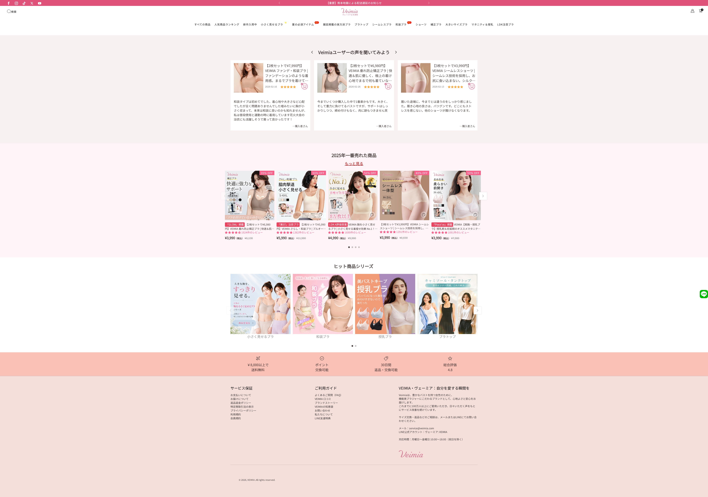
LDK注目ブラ (505, 24)
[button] (395, 52)
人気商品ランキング (226, 24)
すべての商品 (202, 24)
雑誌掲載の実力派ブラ (337, 24)
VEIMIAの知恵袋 (324, 406)
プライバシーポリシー (243, 410)
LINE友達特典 (323, 418)
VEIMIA (251, 479)
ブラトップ (361, 24)
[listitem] (354, 3)
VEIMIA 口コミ (323, 399)
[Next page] (483, 196)
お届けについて (239, 399)
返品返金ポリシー (240, 403)
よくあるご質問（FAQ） (329, 395)
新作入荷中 (250, 24)
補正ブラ (436, 24)
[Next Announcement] (428, 3)
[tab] (349, 247)
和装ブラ (401, 24)
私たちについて (324, 414)
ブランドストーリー (326, 403)
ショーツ (421, 24)
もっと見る (354, 163)
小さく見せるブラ (272, 24)
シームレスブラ (382, 24)
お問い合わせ (322, 410)
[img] (288, 87)
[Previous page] (225, 196)
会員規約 (235, 418)
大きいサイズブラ (456, 24)
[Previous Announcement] (279, 3)
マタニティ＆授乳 (482, 24)
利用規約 (235, 414)
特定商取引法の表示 (242, 406)
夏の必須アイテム (303, 24)
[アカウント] (692, 11)
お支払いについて (240, 395)
